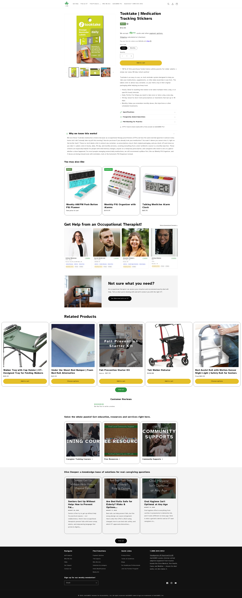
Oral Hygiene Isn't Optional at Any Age (156, 503)
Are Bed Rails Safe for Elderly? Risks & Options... (119, 504)
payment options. (156, 33)
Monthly (132, 48)
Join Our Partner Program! (129, 569)
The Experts (97, 559)
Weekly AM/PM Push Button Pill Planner (82, 206)
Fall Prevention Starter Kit (114, 370)
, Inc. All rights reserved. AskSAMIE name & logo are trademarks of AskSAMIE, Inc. (136, 595)
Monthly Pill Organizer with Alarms (120, 206)
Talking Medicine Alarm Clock (156, 206)
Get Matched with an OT (120, 298)
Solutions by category (100, 565)
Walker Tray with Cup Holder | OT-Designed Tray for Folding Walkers (23, 371)
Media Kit (96, 572)
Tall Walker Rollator (158, 370)
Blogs (123, 562)
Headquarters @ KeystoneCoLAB (161, 555)
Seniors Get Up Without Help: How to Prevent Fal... (81, 504)
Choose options (73, 381)
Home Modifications (99, 569)
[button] (95, 4)
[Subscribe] (96, 583)
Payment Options (98, 555)
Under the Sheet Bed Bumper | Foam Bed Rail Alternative (72, 371)
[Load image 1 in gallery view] (74, 72)
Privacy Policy (125, 555)
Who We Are (68, 559)
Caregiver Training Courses (78, 459)
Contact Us (67, 569)
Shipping (123, 37)
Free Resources (111, 459)
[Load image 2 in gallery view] (84, 72)
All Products (68, 555)
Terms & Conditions (127, 559)
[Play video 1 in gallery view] (95, 72)
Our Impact (68, 565)
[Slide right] (113, 72)
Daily (123, 48)
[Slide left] (66, 72)
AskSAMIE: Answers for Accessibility (96, 595)
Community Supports (151, 459)
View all (121, 389)
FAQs (65, 562)
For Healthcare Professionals (130, 565)
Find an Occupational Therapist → (169, 225)
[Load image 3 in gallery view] (106, 72)
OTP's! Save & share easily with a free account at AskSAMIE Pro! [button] (143, 127)
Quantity (122, 52)
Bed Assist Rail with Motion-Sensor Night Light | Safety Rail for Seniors (216, 371)
